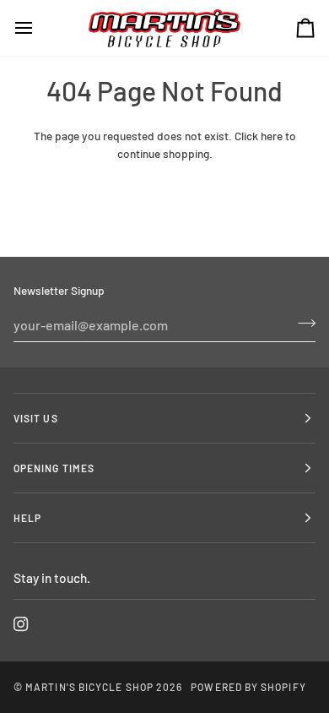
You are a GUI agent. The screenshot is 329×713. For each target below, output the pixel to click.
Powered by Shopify (248, 687)
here (272, 135)
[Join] (302, 322)
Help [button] (27, 518)
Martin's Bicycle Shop (89, 687)
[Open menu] (38, 28)
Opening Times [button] (53, 468)
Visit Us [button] (35, 418)
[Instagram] (21, 624)
